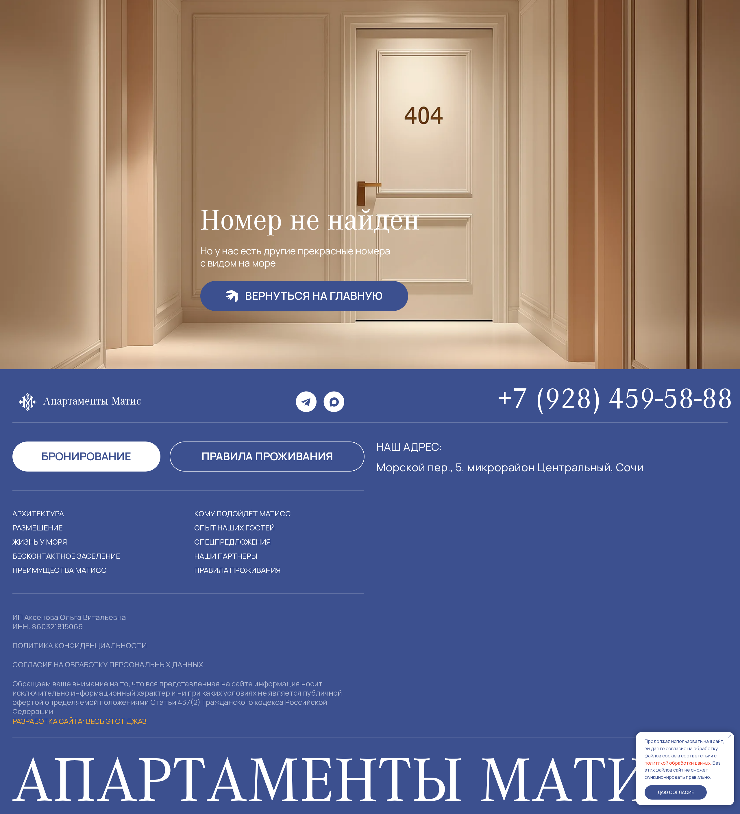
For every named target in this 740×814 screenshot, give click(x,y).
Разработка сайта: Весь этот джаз (79, 721)
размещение (37, 528)
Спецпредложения (232, 542)
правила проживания (237, 570)
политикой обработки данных (678, 763)
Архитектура (38, 513)
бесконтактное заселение (66, 556)
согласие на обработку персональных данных (107, 665)
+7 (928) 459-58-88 (615, 402)
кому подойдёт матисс (242, 513)
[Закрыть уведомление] (730, 736)
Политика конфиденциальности (79, 645)
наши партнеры (225, 556)
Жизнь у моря (39, 542)
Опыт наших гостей (234, 528)
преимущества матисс (59, 570)
